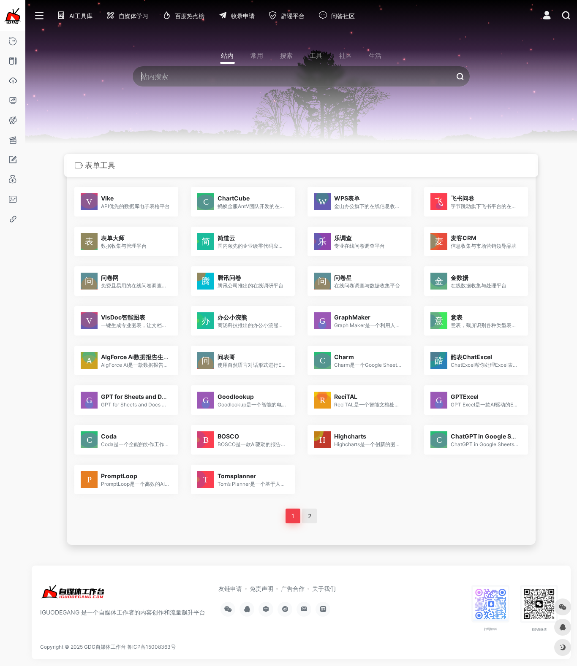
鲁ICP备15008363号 (151, 647)
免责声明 (261, 588)
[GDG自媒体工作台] (72, 595)
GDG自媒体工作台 (105, 647)
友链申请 (230, 588)
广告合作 (293, 588)
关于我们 (324, 588)
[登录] (546, 16)
